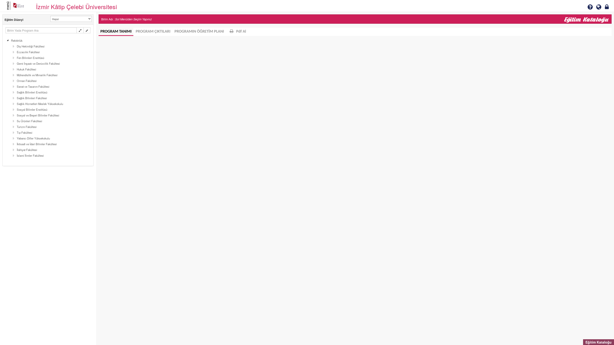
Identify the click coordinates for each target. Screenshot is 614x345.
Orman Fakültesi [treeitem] (27, 81)
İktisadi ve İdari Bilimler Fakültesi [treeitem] (37, 144)
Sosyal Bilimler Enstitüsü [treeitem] (32, 109)
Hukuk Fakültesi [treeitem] (26, 69)
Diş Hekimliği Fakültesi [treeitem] (31, 46)
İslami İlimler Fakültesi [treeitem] (30, 155)
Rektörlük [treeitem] (17, 40)
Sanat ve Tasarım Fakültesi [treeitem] (33, 86)
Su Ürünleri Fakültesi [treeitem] (29, 121)
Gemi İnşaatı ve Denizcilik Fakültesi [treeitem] (38, 63)
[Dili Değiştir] (598, 7)
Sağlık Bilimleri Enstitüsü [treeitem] (32, 92)
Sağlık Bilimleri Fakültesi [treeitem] (32, 98)
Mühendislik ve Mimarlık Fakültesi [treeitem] (37, 75)
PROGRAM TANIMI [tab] (116, 32)
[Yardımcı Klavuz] (590, 7)
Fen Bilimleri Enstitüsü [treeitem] (30, 58)
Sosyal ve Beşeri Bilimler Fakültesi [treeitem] (38, 115)
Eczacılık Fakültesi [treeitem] (28, 52)
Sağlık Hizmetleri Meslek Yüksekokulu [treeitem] (40, 104)
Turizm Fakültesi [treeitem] (27, 127)
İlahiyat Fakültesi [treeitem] (27, 150)
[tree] (48, 98)
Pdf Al (240, 32)
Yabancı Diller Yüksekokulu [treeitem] (33, 138)
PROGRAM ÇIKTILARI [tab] (153, 32)
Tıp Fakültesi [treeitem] (24, 132)
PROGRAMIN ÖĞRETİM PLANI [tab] (199, 32)
